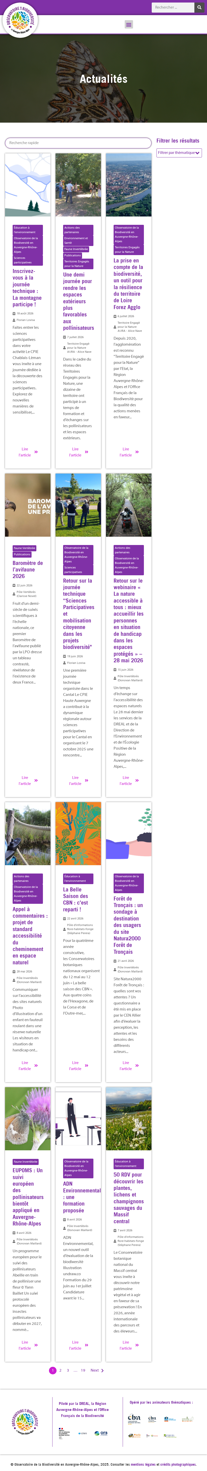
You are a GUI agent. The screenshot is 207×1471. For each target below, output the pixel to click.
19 (83, 1371)
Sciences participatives (23, 260)
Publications (72, 255)
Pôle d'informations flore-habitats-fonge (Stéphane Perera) (80, 929)
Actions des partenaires (72, 230)
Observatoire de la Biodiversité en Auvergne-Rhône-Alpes (26, 245)
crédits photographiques (178, 1464)
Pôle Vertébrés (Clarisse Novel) (26, 594)
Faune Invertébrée (76, 249)
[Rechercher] (199, 8)
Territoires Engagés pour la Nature (76, 264)
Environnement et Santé (76, 240)
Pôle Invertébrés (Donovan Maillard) (130, 678)
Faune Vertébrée (24, 548)
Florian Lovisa (26, 320)
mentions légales (143, 1464)
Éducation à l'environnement (24, 230)
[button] (129, 24)
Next (95, 1371)
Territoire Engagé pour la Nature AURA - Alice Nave (79, 347)
